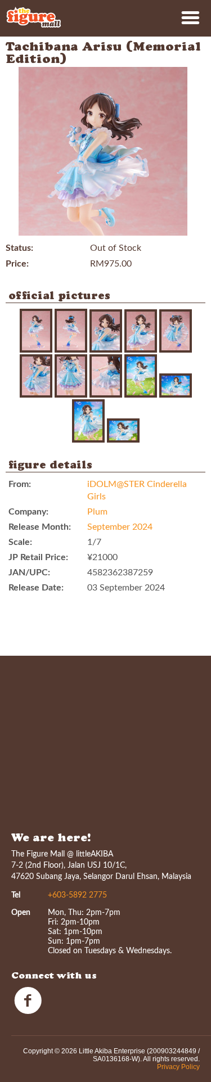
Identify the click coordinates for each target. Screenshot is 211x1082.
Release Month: (39, 526)
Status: (19, 248)
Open (20, 913)
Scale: (20, 542)
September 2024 (119, 526)
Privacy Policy (178, 1067)
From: (19, 484)
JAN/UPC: (29, 572)
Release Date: (36, 587)
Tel (15, 895)
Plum (97, 511)
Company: (28, 511)
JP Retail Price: (38, 557)
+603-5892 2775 (77, 895)
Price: (17, 263)
